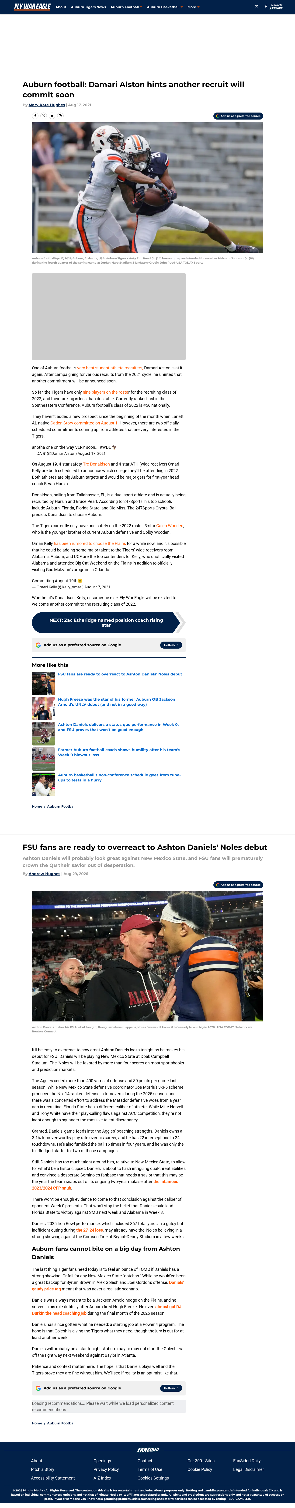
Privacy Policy (106, 1469)
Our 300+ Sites (201, 1460)
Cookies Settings (153, 1478)
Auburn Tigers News (88, 7)
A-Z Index (102, 1478)
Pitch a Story (42, 1469)
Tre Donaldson (96, 464)
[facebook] (266, 6)
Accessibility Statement (53, 1478)
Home (37, 806)
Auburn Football (61, 806)
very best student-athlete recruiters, (110, 367)
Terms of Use (150, 1469)
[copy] (60, 116)
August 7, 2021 (97, 587)
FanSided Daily (247, 1460)
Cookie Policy (199, 1469)
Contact (145, 1460)
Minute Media (33, 1490)
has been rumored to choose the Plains (90, 543)
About (61, 7)
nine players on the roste (105, 392)
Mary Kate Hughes (47, 105)
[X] (257, 6)
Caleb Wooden (169, 525)
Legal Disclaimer (248, 1469)
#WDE (105, 447)
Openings (102, 1460)
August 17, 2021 (92, 453)
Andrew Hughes (44, 874)
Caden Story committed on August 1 (84, 422)
